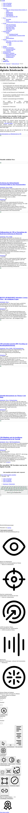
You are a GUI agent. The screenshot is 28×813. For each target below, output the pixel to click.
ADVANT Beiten (8, 123)
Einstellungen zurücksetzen (7, 798)
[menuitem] (15, 12)
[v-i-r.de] (2, 0)
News (7, 187)
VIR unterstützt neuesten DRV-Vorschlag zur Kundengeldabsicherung (13, 344)
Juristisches (2, 187)
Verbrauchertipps (13, 400)
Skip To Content (4, 797)
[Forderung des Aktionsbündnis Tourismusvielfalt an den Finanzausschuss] (14, 163)
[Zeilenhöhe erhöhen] (1, 718)
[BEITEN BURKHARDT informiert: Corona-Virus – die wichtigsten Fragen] (14, 268)
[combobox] (14, 490)
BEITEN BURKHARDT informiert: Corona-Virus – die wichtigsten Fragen (14, 298)
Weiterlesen (2, 199)
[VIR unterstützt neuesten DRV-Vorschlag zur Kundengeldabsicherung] (11, 320)
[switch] (7, 564)
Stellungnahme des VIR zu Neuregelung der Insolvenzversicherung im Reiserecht (13, 233)
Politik (10, 187)
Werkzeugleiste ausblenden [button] (6, 530)
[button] (0, 495)
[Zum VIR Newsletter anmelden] (8, 474)
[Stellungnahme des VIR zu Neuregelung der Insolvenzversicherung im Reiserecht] (14, 212)
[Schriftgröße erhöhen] (1, 700)
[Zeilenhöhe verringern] (1, 723)
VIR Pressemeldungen (18, 348)
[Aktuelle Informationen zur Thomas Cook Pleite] (14, 366)
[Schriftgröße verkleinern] (1, 705)
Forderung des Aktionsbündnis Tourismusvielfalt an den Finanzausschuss (13, 183)
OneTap (9, 527)
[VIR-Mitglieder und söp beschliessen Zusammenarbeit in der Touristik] (14, 421)
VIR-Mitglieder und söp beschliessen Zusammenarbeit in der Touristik (11, 438)
